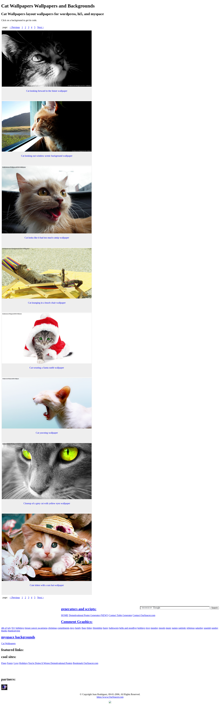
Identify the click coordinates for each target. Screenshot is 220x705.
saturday (199, 628)
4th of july (6, 628)
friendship (97, 628)
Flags (3, 663)
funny (105, 628)
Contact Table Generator (120, 615)
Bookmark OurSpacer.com (85, 663)
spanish (207, 628)
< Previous (15, 27)
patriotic (182, 628)
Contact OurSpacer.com (144, 615)
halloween (114, 628)
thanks (4, 630)
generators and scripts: (78, 609)
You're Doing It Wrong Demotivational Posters (50, 663)
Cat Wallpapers (8, 643)
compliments (63, 628)
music (168, 628)
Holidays (23, 663)
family (78, 628)
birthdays (20, 628)
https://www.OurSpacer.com (110, 697)
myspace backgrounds (18, 637)
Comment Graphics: (76, 622)
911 (13, 628)
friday (89, 628)
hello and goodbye (128, 628)
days (72, 628)
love (148, 628)
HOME (64, 615)
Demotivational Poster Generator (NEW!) (88, 615)
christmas (52, 628)
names (175, 628)
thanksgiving (14, 630)
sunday (214, 628)
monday (154, 628)
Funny (10, 663)
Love (16, 663)
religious (191, 628)
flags (84, 628)
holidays (141, 628)
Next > (40, 27)
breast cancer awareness (36, 628)
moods (162, 628)
